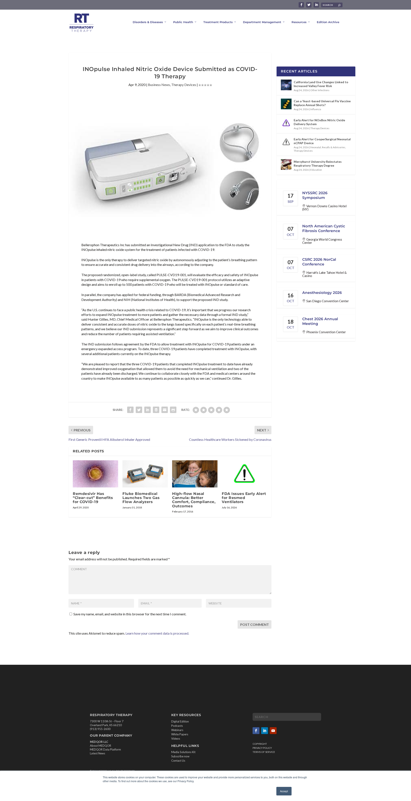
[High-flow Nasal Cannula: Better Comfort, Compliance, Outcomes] (194, 473)
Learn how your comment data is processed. (157, 633)
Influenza (315, 109)
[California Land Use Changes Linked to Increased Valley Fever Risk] (286, 85)
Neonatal (315, 147)
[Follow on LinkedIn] (264, 730)
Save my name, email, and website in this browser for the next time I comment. (129, 614)
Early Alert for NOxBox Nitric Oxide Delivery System (319, 122)
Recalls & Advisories (333, 147)
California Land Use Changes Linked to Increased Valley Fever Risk (321, 84)
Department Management (262, 22)
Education (316, 169)
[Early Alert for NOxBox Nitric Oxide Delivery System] (286, 123)
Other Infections (319, 90)
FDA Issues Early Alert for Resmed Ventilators (244, 498)
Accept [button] (284, 791)
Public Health (183, 22)
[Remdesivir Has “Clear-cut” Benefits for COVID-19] (95, 473)
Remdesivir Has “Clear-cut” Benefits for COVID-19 (93, 498)
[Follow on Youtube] (273, 730)
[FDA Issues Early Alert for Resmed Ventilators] (244, 473)
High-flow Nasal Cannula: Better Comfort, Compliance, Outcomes (193, 500)
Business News (159, 85)
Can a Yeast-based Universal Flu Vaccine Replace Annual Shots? (322, 103)
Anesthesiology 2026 (322, 292)
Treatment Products (218, 22)
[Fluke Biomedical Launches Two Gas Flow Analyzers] (145, 473)
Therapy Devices (183, 85)
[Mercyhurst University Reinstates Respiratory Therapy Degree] (286, 164)
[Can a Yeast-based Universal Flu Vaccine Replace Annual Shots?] (286, 104)
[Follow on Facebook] (256, 730)
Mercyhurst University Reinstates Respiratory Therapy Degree (318, 163)
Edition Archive (328, 22)
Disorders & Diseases (148, 22)
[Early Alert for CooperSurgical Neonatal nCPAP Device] (286, 142)
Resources (299, 22)
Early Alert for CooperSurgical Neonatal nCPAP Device (322, 141)
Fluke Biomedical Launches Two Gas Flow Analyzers (140, 498)
